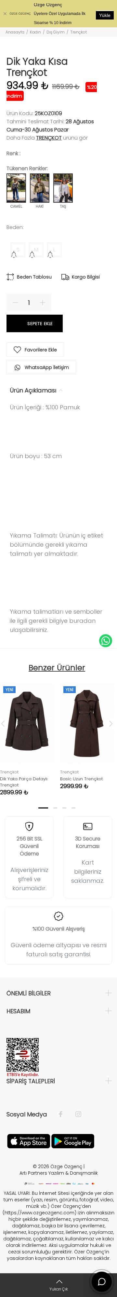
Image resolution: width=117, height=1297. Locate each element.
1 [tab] (43, 808)
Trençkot (78, 32)
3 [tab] (64, 808)
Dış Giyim (55, 32)
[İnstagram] (75, 1114)
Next (111, 723)
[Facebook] (64, 1114)
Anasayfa (15, 32)
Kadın (35, 32)
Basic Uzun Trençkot (81, 779)
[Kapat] (5, 14)
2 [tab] (55, 808)
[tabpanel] (87, 731)
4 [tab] (73, 808)
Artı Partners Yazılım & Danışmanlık (59, 1173)
